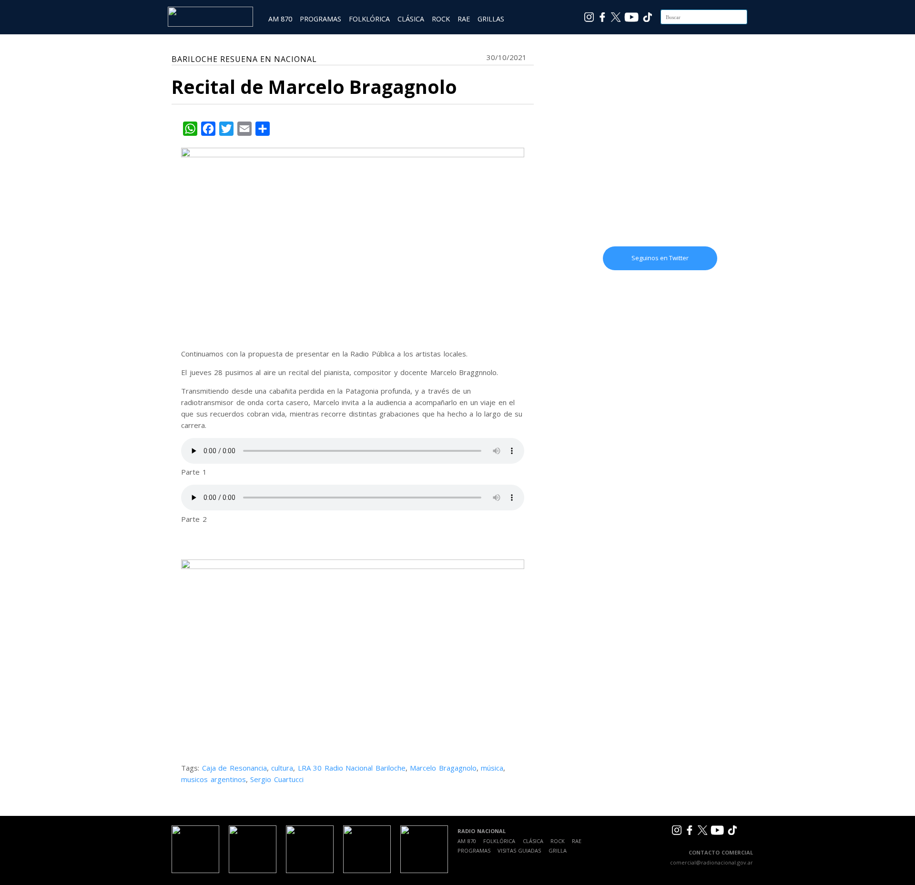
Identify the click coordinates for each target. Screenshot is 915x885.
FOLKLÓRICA (369, 18)
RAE (464, 18)
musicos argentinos (213, 779)
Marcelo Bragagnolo (443, 768)
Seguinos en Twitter (660, 258)
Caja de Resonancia (234, 768)
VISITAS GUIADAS (519, 850)
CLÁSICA (410, 18)
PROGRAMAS (320, 18)
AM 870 (280, 18)
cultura (282, 768)
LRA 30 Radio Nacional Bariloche (352, 768)
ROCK (441, 18)
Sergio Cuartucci (277, 779)
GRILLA (558, 850)
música (492, 768)
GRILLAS (491, 18)
